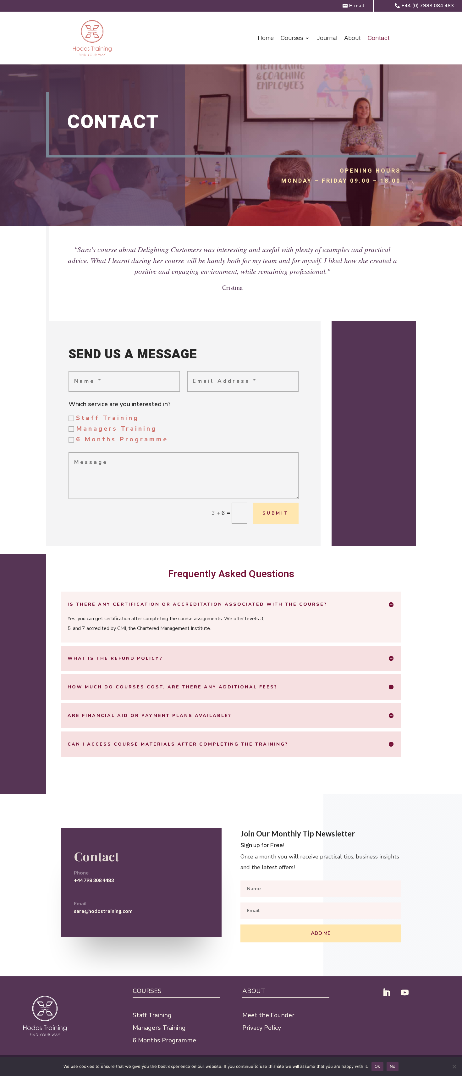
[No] (454, 1066)
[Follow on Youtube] (404, 993)
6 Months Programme (122, 439)
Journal (326, 38)
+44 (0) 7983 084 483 (427, 5)
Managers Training (116, 428)
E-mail (356, 5)
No (393, 1066)
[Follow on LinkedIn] (386, 993)
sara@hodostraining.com (103, 911)
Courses (292, 38)
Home (266, 38)
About (352, 38)
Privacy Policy (261, 1028)
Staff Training (107, 418)
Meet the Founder (268, 1015)
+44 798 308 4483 (94, 880)
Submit (275, 513)
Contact (379, 38)
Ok (377, 1066)
